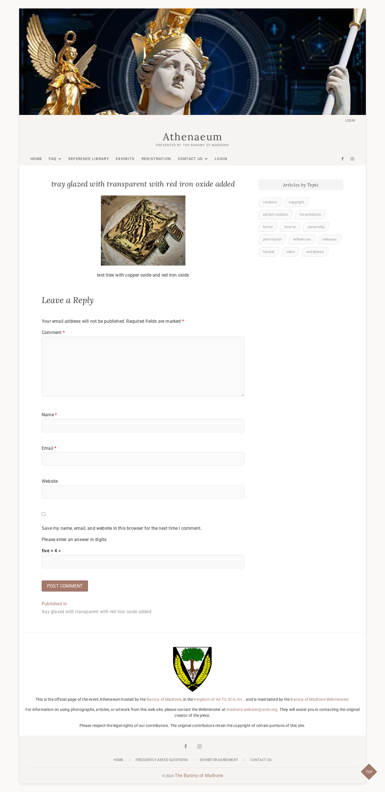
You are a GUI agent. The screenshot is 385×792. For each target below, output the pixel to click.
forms (268, 227)
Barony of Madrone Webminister (319, 699)
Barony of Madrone (164, 699)
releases (329, 239)
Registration (156, 159)
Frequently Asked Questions (162, 760)
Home (36, 159)
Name (49, 414)
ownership (316, 227)
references (302, 239)
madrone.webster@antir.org (251, 709)
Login (350, 121)
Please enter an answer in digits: (75, 539)
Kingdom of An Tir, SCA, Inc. (219, 699)
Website (50, 481)
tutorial (269, 252)
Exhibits (125, 159)
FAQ (52, 159)
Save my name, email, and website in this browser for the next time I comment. (122, 528)
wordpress (315, 252)
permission (272, 239)
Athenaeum (192, 136)
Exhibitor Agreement (219, 760)
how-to (290, 227)
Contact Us (190, 159)
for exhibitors (310, 214)
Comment (53, 332)
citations (270, 202)
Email (49, 448)
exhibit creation (275, 214)
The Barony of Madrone (199, 775)
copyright (296, 202)
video (290, 252)
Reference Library (88, 159)
